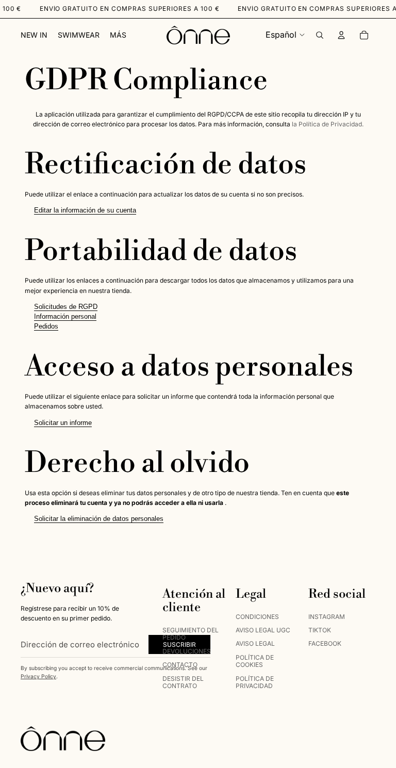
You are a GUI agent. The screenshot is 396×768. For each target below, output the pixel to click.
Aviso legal (255, 643)
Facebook (324, 643)
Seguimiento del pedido (190, 633)
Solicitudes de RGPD (65, 307)
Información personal (65, 316)
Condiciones (257, 616)
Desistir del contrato (183, 682)
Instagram (326, 616)
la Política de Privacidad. (328, 124)
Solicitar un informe (63, 423)
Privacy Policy (38, 676)
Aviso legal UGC (263, 630)
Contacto (179, 664)
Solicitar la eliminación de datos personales (98, 518)
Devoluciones (186, 651)
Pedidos (46, 326)
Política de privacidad (255, 682)
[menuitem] (118, 35)
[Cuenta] (341, 35)
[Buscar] (319, 35)
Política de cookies (255, 660)
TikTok (319, 630)
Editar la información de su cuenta (85, 210)
